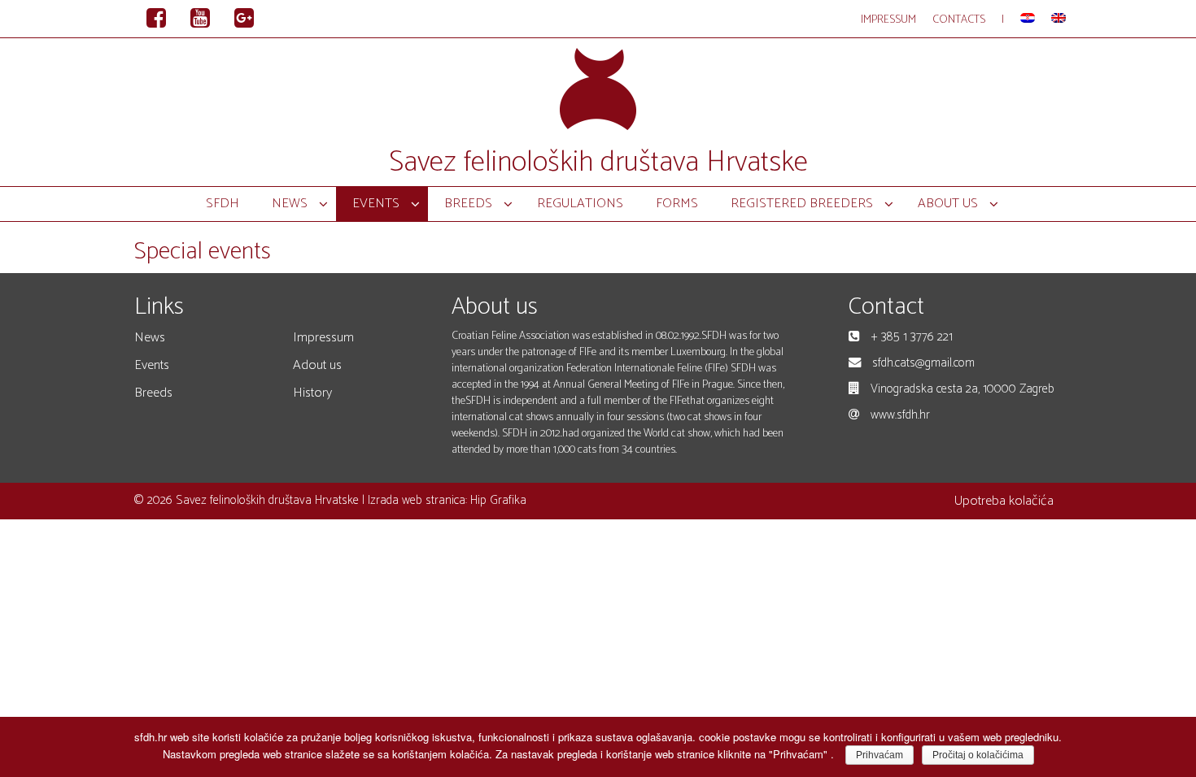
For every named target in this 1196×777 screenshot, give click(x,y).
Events (151, 365)
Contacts (958, 20)
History (312, 393)
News (149, 338)
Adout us (317, 365)
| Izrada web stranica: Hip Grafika (442, 500)
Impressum (888, 20)
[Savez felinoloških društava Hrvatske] (598, 87)
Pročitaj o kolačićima (978, 755)
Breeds (153, 393)
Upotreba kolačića (1004, 501)
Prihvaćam (879, 755)
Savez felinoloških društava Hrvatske (598, 162)
